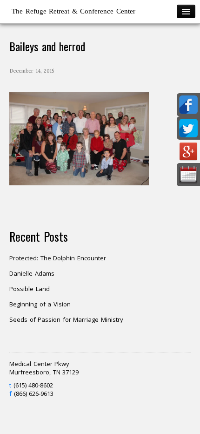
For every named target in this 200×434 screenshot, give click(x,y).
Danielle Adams (31, 273)
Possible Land (29, 289)
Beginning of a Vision (40, 304)
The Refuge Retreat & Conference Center (73, 11)
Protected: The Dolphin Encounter (57, 258)
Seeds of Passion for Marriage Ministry (66, 319)
